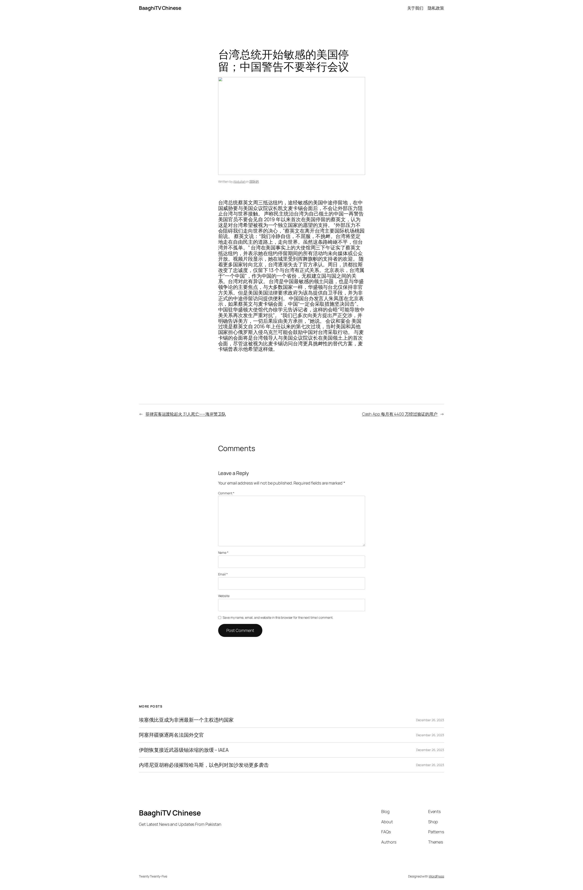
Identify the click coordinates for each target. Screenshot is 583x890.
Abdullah (239, 181)
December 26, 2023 (430, 720)
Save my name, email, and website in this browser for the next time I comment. (278, 617)
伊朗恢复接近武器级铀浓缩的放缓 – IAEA (184, 750)
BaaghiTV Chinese (160, 8)
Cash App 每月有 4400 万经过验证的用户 (399, 414)
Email (223, 574)
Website (224, 596)
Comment (226, 493)
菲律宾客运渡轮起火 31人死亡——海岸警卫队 (186, 414)
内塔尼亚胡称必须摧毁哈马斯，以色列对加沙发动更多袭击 (203, 765)
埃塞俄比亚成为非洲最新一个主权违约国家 (186, 720)
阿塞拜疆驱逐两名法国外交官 (171, 735)
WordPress (436, 876)
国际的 (254, 181)
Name (223, 552)
